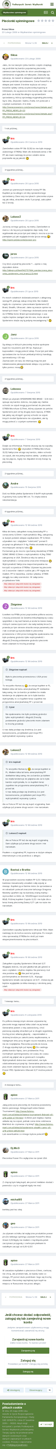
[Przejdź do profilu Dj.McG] (5, 1150)
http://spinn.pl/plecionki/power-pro (19, 240)
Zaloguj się (28, 1371)
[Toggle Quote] (7, 669)
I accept (47, 1424)
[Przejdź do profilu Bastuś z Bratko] (5, 871)
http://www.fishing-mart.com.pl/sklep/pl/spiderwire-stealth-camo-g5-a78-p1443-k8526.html (28, 1127)
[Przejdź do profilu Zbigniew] (5, 606)
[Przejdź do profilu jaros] (5, 256)
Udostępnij (14, 1390)
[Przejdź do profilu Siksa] (5, 57)
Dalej (45, 43)
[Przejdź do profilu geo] (5, 1225)
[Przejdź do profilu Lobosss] (5, 391)
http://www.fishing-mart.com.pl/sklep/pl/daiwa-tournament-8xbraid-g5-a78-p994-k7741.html (28, 1114)
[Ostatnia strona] (52, 43)
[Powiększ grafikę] (27, 158)
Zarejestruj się (28, 1350)
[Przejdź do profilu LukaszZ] (5, 219)
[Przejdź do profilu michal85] (5, 1201)
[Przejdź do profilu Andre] (5, 485)
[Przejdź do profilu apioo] (5, 1097)
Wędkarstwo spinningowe (33, 32)
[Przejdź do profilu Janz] (5, 336)
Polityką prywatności (17, 1445)
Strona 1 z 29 (31, 43)
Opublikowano (26, 58)
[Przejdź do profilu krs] (5, 140)
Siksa (11, 29)
